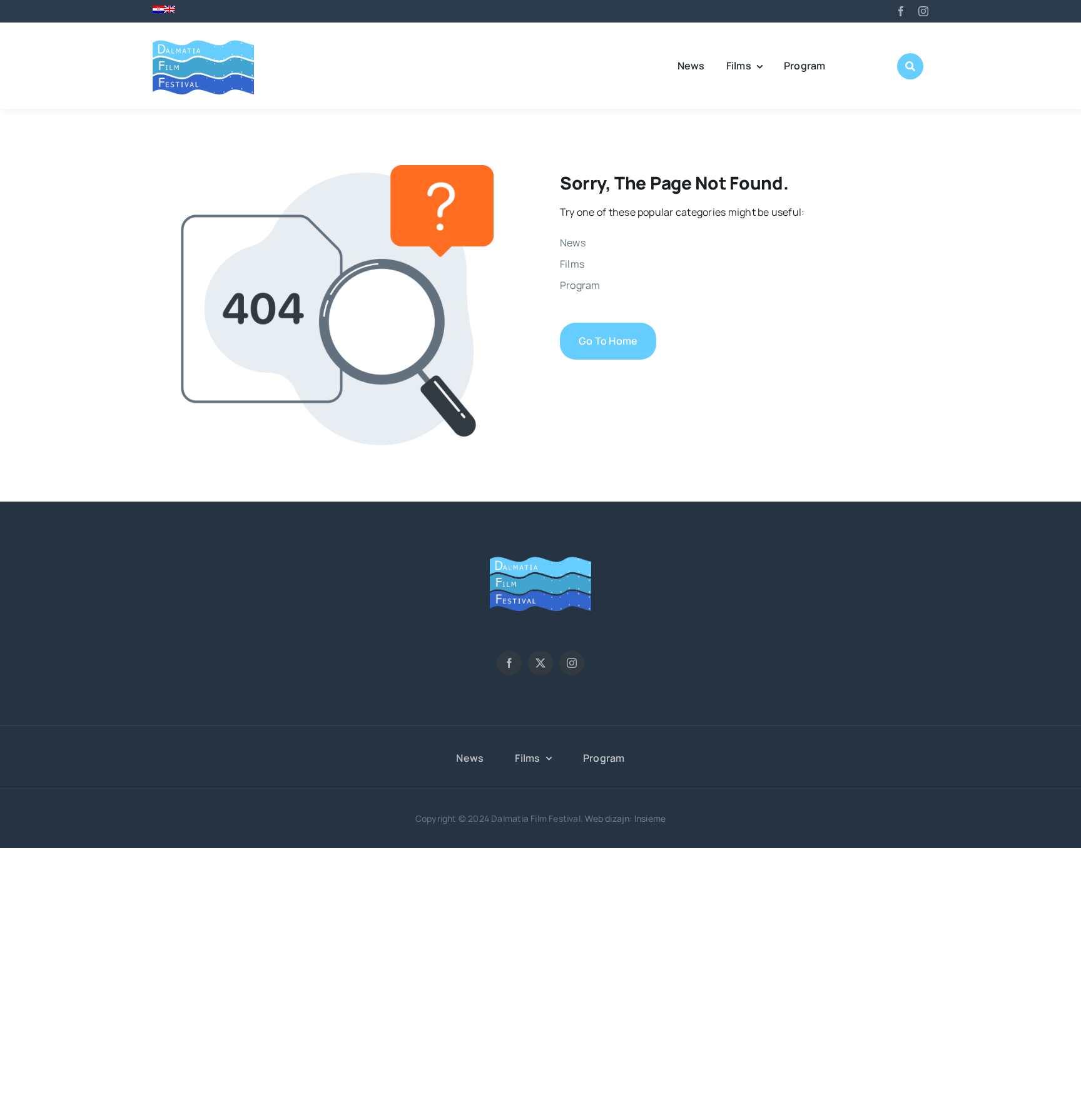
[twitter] (540, 662)
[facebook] (901, 11)
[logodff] (203, 40)
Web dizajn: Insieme (625, 818)
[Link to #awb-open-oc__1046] (910, 66)
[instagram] (923, 11)
